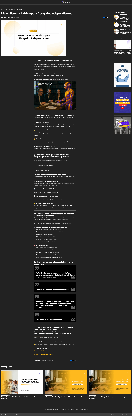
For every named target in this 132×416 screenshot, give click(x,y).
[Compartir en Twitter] (106, 17)
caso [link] (45, 150)
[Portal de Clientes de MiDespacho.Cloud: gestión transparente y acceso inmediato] (110, 382)
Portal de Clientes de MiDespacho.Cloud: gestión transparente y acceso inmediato (109, 397)
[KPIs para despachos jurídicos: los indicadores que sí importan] (116, 31)
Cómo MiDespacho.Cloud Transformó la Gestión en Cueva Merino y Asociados (20, 397)
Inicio (2, 9)
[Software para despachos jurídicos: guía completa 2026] (116, 17)
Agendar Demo (11, 414)
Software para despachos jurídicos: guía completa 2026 (124, 18)
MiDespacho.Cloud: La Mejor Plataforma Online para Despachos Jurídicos (65, 397)
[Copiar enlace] (108, 17)
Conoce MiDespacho (6, 414)
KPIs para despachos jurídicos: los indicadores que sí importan (125, 32)
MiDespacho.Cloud (38, 335)
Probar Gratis (18, 414)
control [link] (55, 305)
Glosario (15, 414)
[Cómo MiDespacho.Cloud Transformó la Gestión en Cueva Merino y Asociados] (22, 382)
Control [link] (35, 60)
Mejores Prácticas (123, 21)
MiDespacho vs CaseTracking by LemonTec (43, 354)
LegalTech (122, 29)
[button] (124, 5)
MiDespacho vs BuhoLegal (40, 350)
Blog (1, 414)
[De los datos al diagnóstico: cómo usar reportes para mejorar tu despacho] (116, 24)
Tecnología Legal (6, 9)
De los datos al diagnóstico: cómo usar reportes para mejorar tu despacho (125, 26)
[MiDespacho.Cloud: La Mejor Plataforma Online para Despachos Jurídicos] (66, 382)
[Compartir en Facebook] (104, 17)
